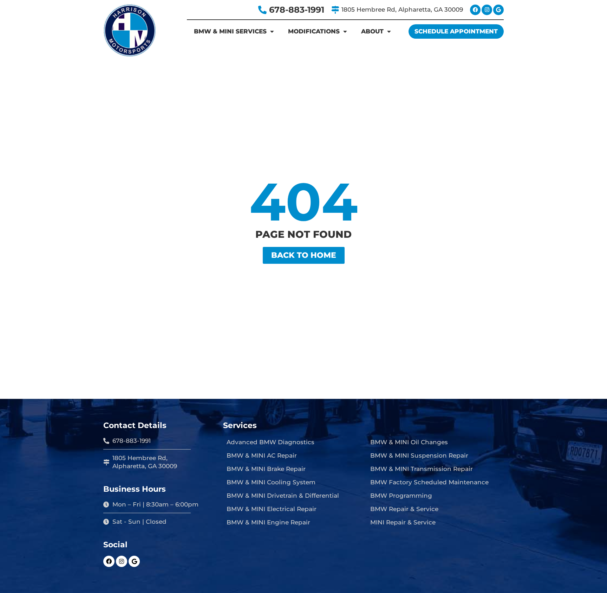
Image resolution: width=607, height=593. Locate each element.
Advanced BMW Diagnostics (270, 442)
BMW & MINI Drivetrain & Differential (283, 495)
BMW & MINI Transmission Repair (421, 468)
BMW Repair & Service (404, 508)
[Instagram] (487, 10)
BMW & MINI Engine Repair (268, 522)
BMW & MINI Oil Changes (409, 442)
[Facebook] (475, 10)
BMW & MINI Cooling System (271, 482)
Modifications (314, 31)
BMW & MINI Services (230, 31)
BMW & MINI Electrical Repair (271, 508)
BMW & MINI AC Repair (262, 455)
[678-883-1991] (262, 10)
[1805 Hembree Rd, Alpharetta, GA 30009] (335, 10)
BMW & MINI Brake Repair (266, 468)
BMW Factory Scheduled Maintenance (429, 482)
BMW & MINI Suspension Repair (419, 455)
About (372, 31)
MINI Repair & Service (403, 522)
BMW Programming (401, 495)
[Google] (498, 10)
